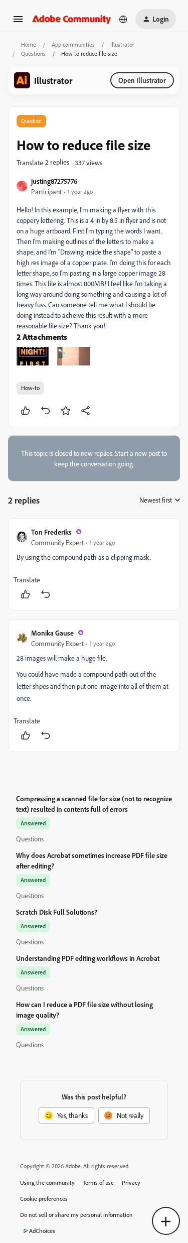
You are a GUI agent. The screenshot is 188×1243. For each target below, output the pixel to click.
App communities (73, 44)
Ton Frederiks (51, 532)
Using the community (47, 1182)
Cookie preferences (44, 1198)
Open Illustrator (142, 80)
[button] (18, 22)
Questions (33, 53)
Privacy (131, 1182)
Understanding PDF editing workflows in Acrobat (87, 958)
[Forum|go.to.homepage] (71, 19)
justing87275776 (54, 181)
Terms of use (98, 1182)
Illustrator (122, 44)
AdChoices (42, 1230)
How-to (30, 388)
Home (28, 44)
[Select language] (123, 19)
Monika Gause (52, 633)
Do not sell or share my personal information (76, 1214)
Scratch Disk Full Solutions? (56, 912)
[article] (94, 564)
